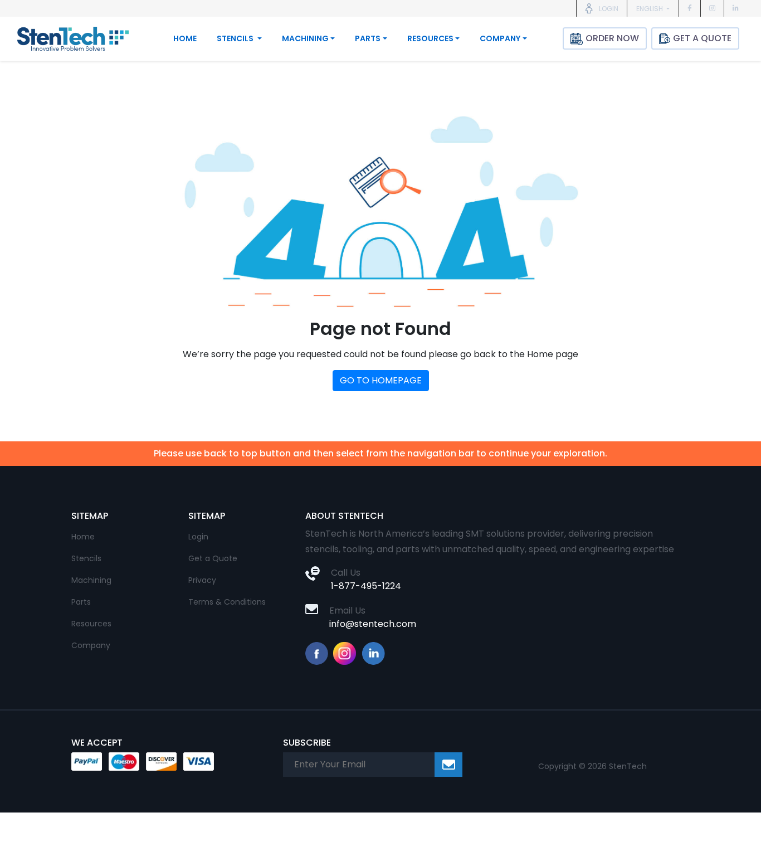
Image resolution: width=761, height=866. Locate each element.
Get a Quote (212, 558)
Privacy (202, 580)
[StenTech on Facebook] (689, 8)
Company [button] (500, 38)
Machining (91, 580)
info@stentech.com (372, 623)
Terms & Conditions (227, 601)
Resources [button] (430, 38)
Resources (91, 623)
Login (198, 536)
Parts (81, 601)
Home (185, 38)
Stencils (86, 558)
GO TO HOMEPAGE (381, 380)
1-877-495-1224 (366, 586)
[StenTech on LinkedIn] (736, 8)
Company (90, 645)
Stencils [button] (236, 38)
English (650, 8)
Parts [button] (367, 38)
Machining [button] (305, 38)
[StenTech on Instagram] (712, 8)
